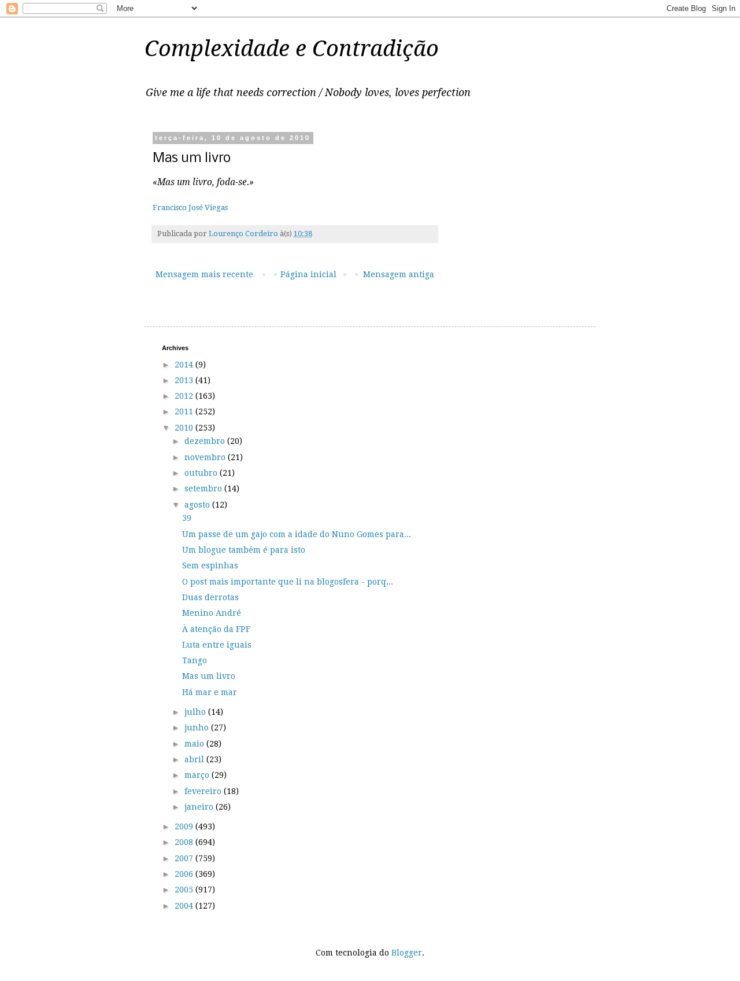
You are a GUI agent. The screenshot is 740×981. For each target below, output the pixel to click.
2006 (185, 874)
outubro (202, 472)
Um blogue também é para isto (243, 549)
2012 (185, 396)
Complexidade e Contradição (292, 48)
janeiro (200, 806)
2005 (185, 889)
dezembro (205, 441)
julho (196, 712)
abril (195, 759)
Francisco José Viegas (190, 207)
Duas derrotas (210, 597)
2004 (185, 905)
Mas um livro (208, 676)
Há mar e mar (209, 692)
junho (197, 727)
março (198, 775)
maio (195, 743)
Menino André (211, 613)
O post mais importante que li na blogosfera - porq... (287, 581)
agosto (198, 504)
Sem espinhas (210, 565)
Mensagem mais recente (204, 274)
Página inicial (308, 274)
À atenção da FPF (216, 629)
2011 (185, 411)
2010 (185, 427)
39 (186, 518)
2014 (185, 364)
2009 (185, 826)
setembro (204, 488)
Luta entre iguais (216, 644)
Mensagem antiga (398, 274)
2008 (185, 842)
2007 (185, 858)
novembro (206, 457)
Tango (194, 660)
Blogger (406, 952)
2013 (185, 380)
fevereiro (204, 791)
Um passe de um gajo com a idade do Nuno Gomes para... (296, 534)
